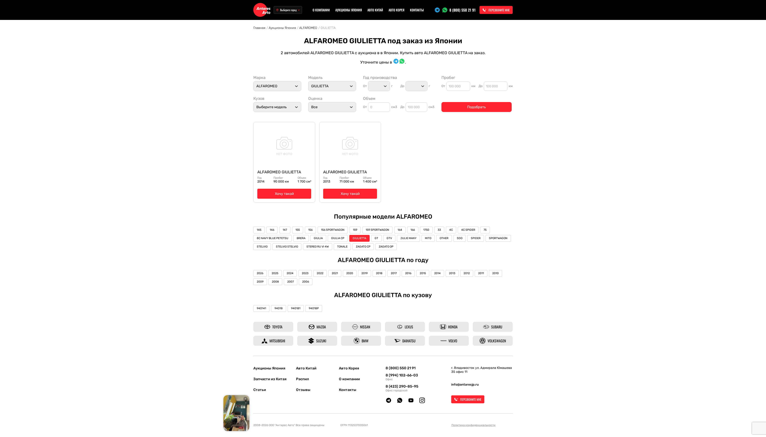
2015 (423, 273)
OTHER (444, 238)
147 (285, 230)
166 (413, 230)
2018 (379, 273)
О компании (321, 10)
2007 (290, 281)
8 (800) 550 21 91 (462, 10)
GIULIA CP (337, 238)
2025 (275, 273)
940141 (261, 308)
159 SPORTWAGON (377, 230)
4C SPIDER (468, 230)
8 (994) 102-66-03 (402, 375)
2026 (260, 273)
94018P (314, 308)
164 (400, 230)
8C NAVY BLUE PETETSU (272, 238)
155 (297, 230)
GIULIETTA (359, 238)
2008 (275, 281)
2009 (260, 281)
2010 (495, 273)
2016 (408, 273)
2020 (349, 273)
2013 (452, 273)
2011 (481, 273)
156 (310, 230)
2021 (335, 273)
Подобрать (476, 107)
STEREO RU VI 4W (317, 246)
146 (272, 230)
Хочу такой (284, 193)
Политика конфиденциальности (473, 425)
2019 (364, 273)
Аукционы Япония (348, 10)
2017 (394, 273)
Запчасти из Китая (269, 379)
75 (485, 230)
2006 (305, 281)
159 (355, 230)
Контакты (417, 10)
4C (451, 230)
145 (259, 230)
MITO (428, 238)
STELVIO (262, 246)
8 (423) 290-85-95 (402, 386)
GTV (389, 238)
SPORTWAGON (498, 238)
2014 (437, 273)
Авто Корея (396, 10)
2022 (320, 273)
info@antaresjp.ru (465, 384)
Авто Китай (375, 10)
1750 (426, 230)
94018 (278, 308)
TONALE (342, 246)
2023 (305, 273)
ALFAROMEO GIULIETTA (279, 172)
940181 (295, 308)
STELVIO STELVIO (287, 246)
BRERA (301, 238)
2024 (290, 273)
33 (439, 230)
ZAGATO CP (363, 246)
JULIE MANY (408, 238)
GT (376, 238)
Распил (302, 379)
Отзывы (303, 390)
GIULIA (318, 238)
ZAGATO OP (386, 246)
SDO (459, 238)
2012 (467, 273)
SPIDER (476, 238)
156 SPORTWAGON (333, 230)
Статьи (259, 390)
